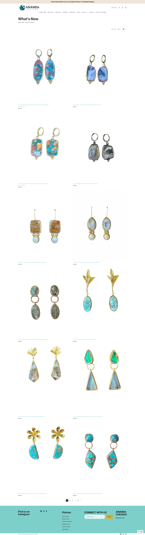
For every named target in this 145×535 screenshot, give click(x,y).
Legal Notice (65, 529)
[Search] (119, 7)
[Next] (80, 500)
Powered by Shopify (33, 534)
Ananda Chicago (25, 534)
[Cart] (125, 7)
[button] (119, 29)
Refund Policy (65, 519)
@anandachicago (120, 517)
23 (78, 500)
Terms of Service (66, 526)
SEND (109, 516)
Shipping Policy (66, 524)
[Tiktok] (46, 511)
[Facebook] (41, 511)
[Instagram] (44, 511)
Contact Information (67, 521)
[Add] (69, 101)
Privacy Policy (65, 516)
